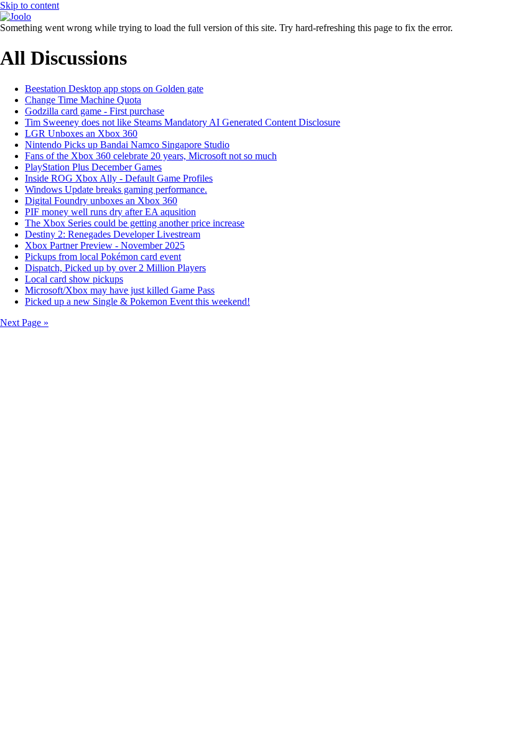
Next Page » (24, 322)
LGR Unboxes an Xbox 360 (81, 133)
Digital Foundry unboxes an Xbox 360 (101, 200)
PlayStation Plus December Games (93, 167)
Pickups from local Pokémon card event (103, 256)
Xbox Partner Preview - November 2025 (105, 245)
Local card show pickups (74, 279)
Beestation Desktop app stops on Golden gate (114, 88)
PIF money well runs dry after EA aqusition (110, 212)
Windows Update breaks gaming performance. (116, 189)
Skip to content (29, 5)
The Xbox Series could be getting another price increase (134, 223)
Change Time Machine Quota (83, 100)
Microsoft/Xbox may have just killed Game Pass (120, 290)
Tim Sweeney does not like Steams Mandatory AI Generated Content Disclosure (182, 122)
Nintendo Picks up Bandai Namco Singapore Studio (127, 144)
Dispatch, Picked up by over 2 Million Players (115, 267)
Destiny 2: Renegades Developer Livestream (112, 234)
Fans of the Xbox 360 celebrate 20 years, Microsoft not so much (151, 156)
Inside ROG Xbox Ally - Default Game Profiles (119, 178)
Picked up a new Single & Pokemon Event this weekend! (137, 301)
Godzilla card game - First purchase (94, 111)
